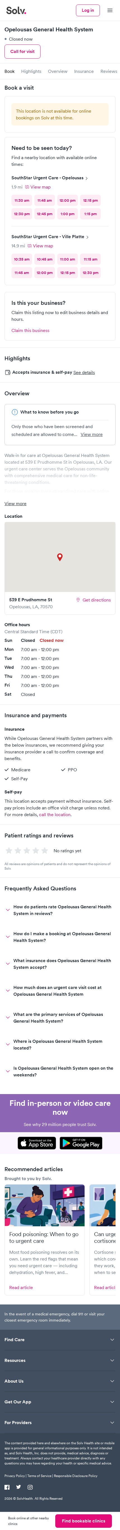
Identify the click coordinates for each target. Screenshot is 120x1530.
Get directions (97, 600)
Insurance (84, 71)
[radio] (21, 200)
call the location (55, 814)
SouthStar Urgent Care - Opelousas (47, 178)
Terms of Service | (40, 1476)
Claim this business (30, 330)
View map (40, 187)
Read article (21, 1287)
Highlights (31, 71)
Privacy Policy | (15, 1476)
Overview (58, 71)
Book (9, 71)
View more (92, 434)
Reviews (108, 71)
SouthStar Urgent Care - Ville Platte (47, 237)
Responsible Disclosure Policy (75, 1476)
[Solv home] (16, 10)
